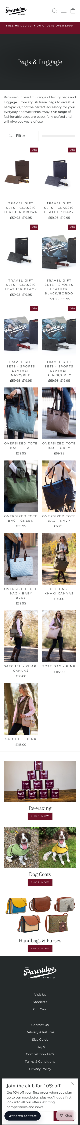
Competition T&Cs (40, 1054)
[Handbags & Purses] (40, 913)
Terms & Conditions (40, 1061)
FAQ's (40, 1047)
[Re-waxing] (40, 781)
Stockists (40, 1002)
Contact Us (40, 1025)
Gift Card (40, 1009)
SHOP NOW (40, 882)
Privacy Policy (40, 1069)
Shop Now (40, 816)
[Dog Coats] (40, 847)
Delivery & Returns (40, 1032)
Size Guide (40, 1039)
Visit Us (40, 994)
